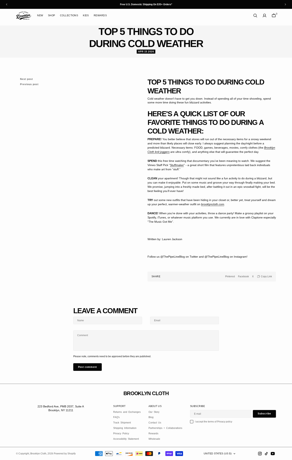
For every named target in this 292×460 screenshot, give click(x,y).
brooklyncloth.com (212, 204)
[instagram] (260, 453)
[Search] (255, 15)
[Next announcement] (285, 4)
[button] (264, 15)
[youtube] (273, 453)
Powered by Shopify (65, 453)
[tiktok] (266, 453)
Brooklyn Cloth (38, 453)
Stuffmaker (177, 165)
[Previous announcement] (6, 4)
